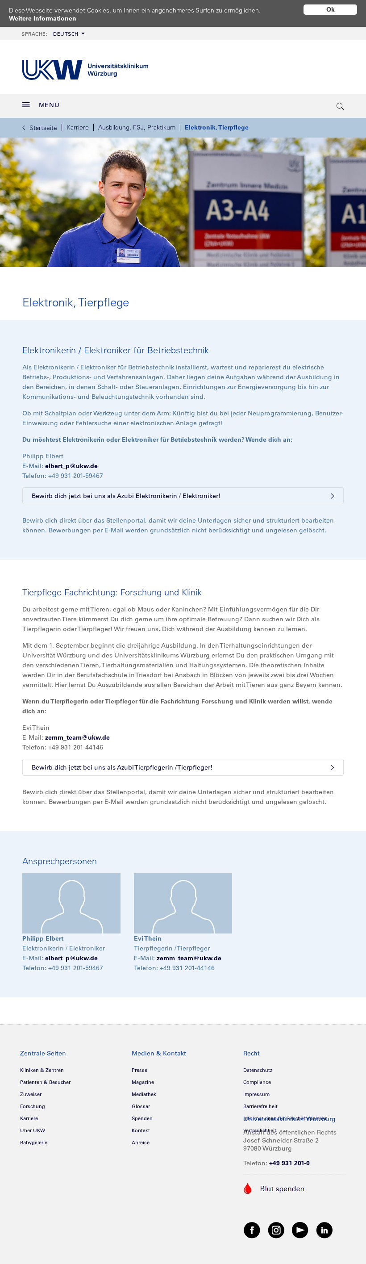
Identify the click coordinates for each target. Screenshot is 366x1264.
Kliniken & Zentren (42, 1070)
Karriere (78, 127)
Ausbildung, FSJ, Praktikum (136, 127)
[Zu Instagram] (276, 1230)
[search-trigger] (340, 106)
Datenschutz (257, 1070)
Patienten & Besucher (45, 1082)
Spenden (142, 1118)
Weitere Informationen (42, 18)
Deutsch (50, 34)
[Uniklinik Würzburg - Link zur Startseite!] (85, 66)
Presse (139, 1070)
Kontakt (141, 1130)
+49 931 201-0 (289, 1163)
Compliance (257, 1082)
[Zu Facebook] (252, 1230)
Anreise (141, 1142)
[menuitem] (52, 33)
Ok (330, 9)
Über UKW (32, 1130)
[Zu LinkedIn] (324, 1230)
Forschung (32, 1106)
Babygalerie (33, 1142)
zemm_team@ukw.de (77, 737)
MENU (49, 105)
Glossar (141, 1106)
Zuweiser (31, 1094)
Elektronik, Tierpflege (217, 127)
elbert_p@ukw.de (71, 466)
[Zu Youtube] (300, 1230)
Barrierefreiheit (260, 1106)
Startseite (43, 128)
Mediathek (144, 1094)
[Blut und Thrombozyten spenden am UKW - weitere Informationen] (274, 1188)
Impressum (256, 1094)
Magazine (143, 1082)
